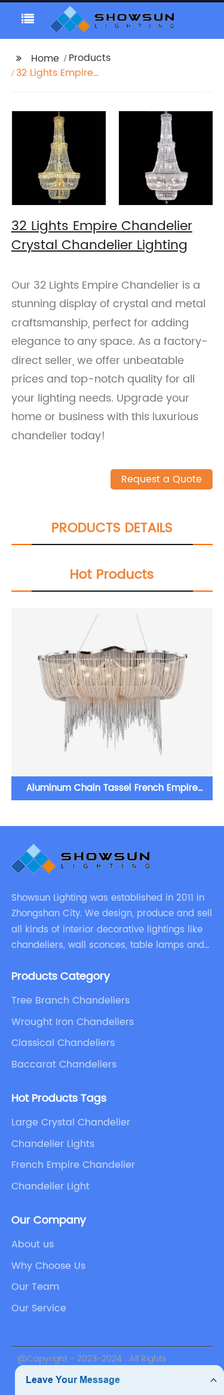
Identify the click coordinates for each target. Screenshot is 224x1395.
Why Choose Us (48, 1266)
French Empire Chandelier (73, 1165)
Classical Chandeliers (63, 1043)
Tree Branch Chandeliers (70, 1000)
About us (32, 1244)
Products (90, 58)
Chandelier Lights (52, 1144)
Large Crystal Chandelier (70, 1122)
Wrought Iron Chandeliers (72, 1022)
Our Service (38, 1308)
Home (45, 58)
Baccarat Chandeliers (63, 1064)
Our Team (35, 1287)
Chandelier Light (50, 1186)
